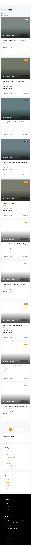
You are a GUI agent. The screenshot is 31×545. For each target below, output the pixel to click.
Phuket (7, 479)
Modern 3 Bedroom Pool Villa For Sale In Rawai (16, 40)
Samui (6, 488)
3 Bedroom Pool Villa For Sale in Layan (13, 203)
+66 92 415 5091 (9, 525)
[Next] (20, 429)
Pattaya (7, 485)
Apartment (10, 455)
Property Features (9, 6)
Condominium (11, 457)
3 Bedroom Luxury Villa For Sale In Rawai (14, 284)
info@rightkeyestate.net (11, 528)
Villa (8, 463)
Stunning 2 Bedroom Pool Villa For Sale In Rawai (16, 325)
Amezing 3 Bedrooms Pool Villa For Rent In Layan (16, 122)
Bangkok (7, 482)
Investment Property (10, 466)
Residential (8, 452)
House (9, 460)
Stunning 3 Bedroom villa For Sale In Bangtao (15, 244)
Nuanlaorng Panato (8, 52)
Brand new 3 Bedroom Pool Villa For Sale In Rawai (17, 81)
